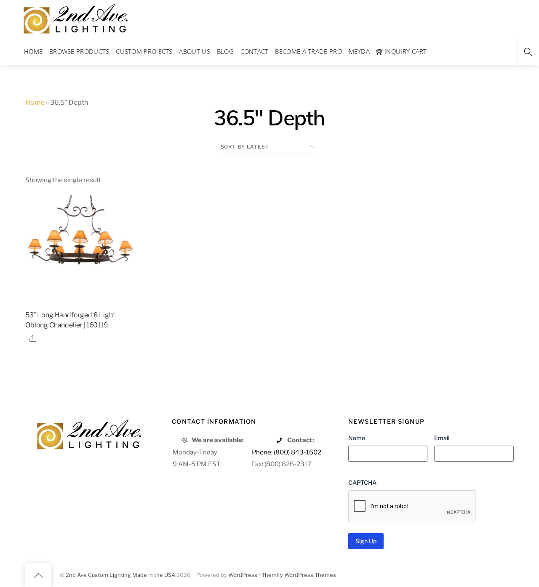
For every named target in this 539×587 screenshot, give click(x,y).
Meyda (359, 51)
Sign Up (365, 541)
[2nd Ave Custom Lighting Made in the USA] (75, 18)
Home (33, 51)
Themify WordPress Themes (298, 575)
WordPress (242, 575)
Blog (225, 51)
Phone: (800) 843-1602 (286, 452)
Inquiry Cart (405, 51)
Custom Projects (144, 51)
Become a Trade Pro (308, 51)
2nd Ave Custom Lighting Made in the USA (120, 575)
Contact (254, 51)
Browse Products (79, 51)
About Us (194, 51)
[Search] (528, 52)
